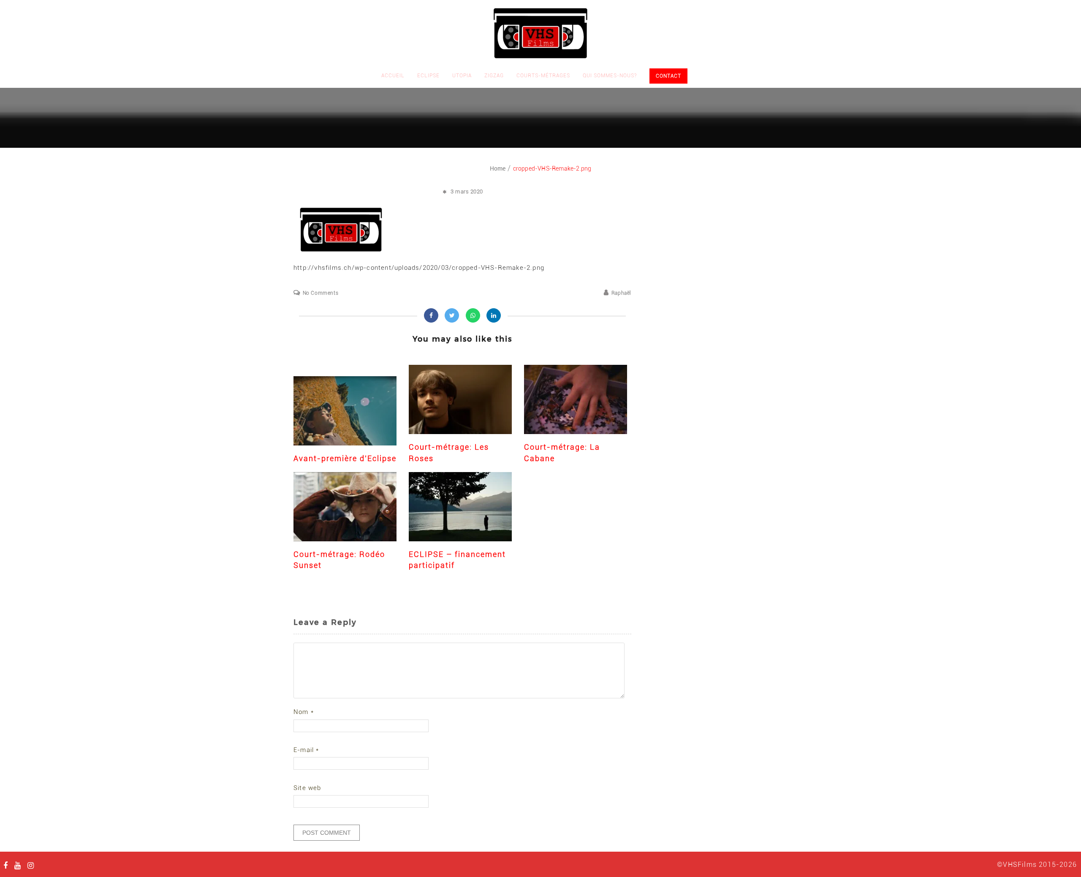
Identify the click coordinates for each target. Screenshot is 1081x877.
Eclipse (428, 76)
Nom (303, 712)
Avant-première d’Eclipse (345, 458)
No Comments (320, 293)
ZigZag (494, 76)
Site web (307, 788)
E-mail (306, 750)
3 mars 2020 (467, 191)
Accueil (393, 76)
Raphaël (621, 293)
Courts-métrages (543, 76)
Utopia (462, 76)
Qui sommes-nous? (610, 76)
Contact (668, 76)
